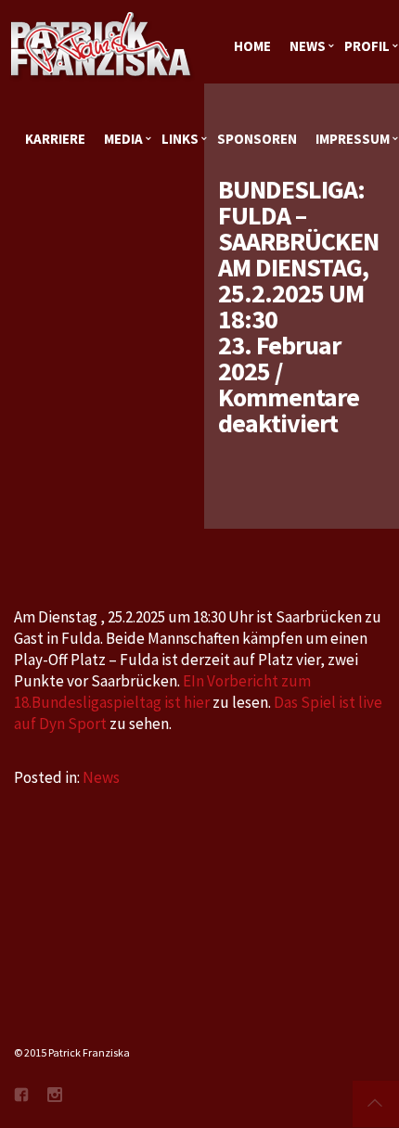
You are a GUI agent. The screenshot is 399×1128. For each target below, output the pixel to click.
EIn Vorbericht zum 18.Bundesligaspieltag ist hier (162, 691)
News (101, 777)
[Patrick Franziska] (102, 46)
